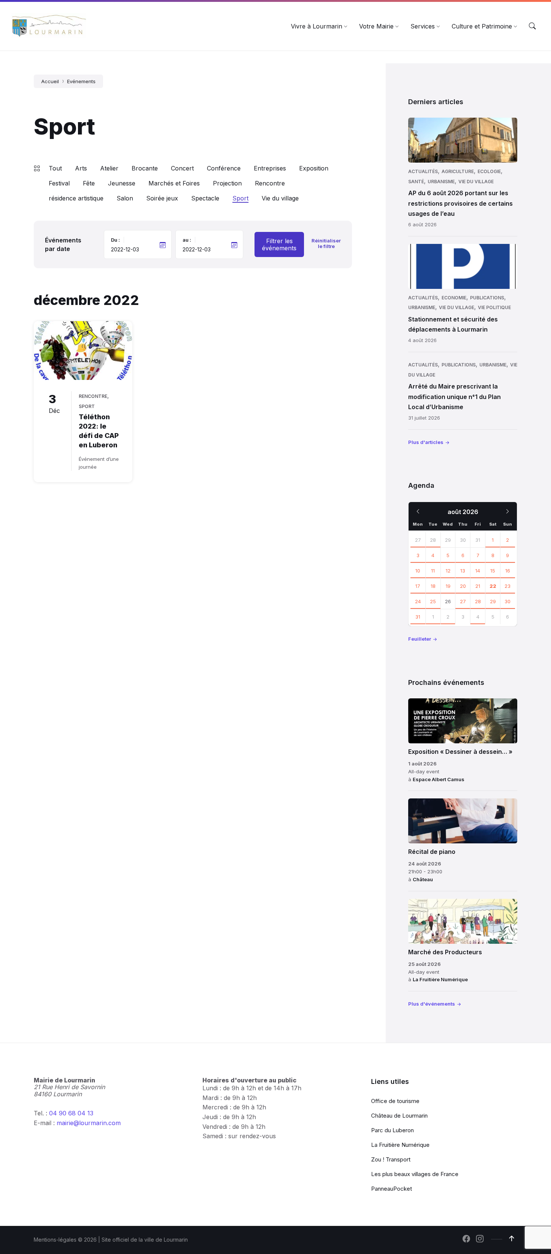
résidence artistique (76, 198)
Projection (227, 183)
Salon (125, 198)
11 (433, 571)
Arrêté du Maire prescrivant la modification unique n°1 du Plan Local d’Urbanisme (454, 396)
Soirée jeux (162, 198)
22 (493, 586)
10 (417, 571)
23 (508, 586)
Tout (55, 168)
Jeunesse (121, 183)
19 (448, 586)
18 (433, 586)
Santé (416, 181)
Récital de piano (431, 851)
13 (462, 571)
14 (477, 571)
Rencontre (270, 183)
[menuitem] (316, 26)
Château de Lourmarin (399, 1115)
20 (463, 586)
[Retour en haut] (511, 1238)
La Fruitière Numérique (440, 979)
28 (433, 540)
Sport (240, 198)
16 (507, 571)
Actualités (423, 171)
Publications (487, 297)
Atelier (109, 168)
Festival (59, 183)
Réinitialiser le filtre (326, 243)
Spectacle (205, 198)
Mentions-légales (55, 1239)
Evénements (81, 81)
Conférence (224, 168)
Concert (182, 168)
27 (418, 540)
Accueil (50, 81)
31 (417, 617)
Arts (81, 168)
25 (433, 601)
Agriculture (458, 171)
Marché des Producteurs (445, 952)
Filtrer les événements (279, 244)
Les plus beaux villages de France (414, 1174)
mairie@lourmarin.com (89, 1123)
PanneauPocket (391, 1188)
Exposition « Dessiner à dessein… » (460, 751)
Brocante (145, 168)
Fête (89, 183)
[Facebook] (466, 1239)
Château (423, 879)
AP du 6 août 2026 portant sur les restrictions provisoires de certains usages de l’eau (460, 203)
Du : (115, 240)
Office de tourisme (395, 1101)
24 (418, 601)
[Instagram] (480, 1239)
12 (448, 571)
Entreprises (270, 168)
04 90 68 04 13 (71, 1113)
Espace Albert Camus (438, 779)
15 (492, 571)
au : (187, 240)
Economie (454, 297)
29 (493, 601)
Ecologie (489, 171)
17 (417, 586)
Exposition (313, 168)
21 (477, 586)
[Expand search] (532, 26)
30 (508, 601)
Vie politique (494, 307)
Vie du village (280, 198)
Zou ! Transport (390, 1159)
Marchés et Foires (174, 183)
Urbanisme (441, 181)
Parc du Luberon (392, 1130)
